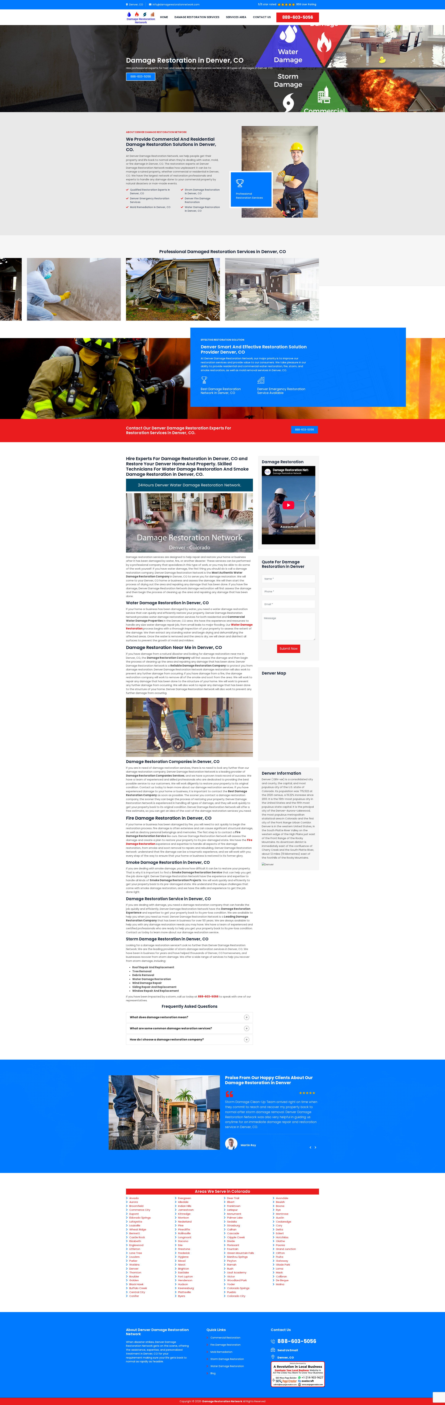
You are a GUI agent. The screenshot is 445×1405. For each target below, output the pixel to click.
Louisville (134, 1225)
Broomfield (136, 1206)
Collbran (281, 1276)
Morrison (183, 1217)
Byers (181, 1296)
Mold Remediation (221, 1352)
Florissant (233, 1245)
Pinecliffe (184, 1229)
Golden (134, 1280)
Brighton (183, 1268)
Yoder (231, 1284)
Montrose (282, 1214)
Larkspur (232, 1210)
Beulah (280, 1202)
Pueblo (231, 1292)
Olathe (280, 1241)
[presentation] (310, 1147)
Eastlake (183, 1272)
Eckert (280, 1233)
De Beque (282, 1280)
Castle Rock (137, 1237)
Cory (279, 1225)
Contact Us (262, 17)
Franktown (233, 1206)
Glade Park (283, 1264)
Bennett (134, 1233)
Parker (133, 1261)
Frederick (184, 1253)
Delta (279, 1229)
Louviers (134, 1257)
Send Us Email (287, 1350)
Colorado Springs (238, 1288)
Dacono (183, 1241)
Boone (280, 1206)
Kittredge (184, 1214)
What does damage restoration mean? (159, 1017)
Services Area (236, 17)
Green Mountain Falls (240, 1253)
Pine (181, 1225)
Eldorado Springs (140, 1217)
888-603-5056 (297, 17)
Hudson (183, 1284)
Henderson (185, 1280)
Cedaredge (283, 1221)
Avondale (282, 1198)
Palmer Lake (235, 1217)
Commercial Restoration (225, 1337)
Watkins (134, 1264)
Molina (280, 1284)
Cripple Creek (236, 1237)
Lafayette (135, 1221)
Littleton (134, 1249)
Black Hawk (136, 1284)
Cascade (233, 1233)
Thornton (135, 1272)
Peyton (231, 1261)
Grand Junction (286, 1249)
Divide (231, 1241)
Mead (181, 1261)
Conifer (134, 1296)
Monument (234, 1214)
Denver (133, 1268)
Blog (213, 1373)
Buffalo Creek (138, 1288)
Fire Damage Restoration (226, 1345)
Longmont (184, 1237)
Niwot (181, 1264)
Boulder (134, 1276)
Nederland (185, 1221)
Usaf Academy (236, 1272)
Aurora (133, 1202)
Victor (231, 1276)
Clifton (280, 1253)
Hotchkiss (282, 1237)
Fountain (232, 1249)
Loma (279, 1268)
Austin (280, 1217)
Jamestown (186, 1210)
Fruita (279, 1257)
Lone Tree (135, 1253)
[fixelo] (141, 17)
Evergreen (184, 1198)
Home (164, 17)
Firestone (184, 1249)
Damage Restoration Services (197, 17)
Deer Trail (233, 1198)
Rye (278, 1210)
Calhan (231, 1229)
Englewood (136, 1245)
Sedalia (232, 1221)
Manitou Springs (237, 1257)
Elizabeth (135, 1241)
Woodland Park (237, 1280)
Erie (180, 1245)
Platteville (184, 1292)
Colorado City (236, 1296)
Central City (137, 1292)
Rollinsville (184, 1233)
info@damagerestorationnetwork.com (176, 4)
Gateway (282, 1261)
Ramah (231, 1264)
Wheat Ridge (137, 1229)
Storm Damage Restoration (227, 1359)
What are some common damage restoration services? (171, 1028)
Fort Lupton (185, 1276)
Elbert (230, 1202)
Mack (279, 1272)
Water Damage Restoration (227, 1366)
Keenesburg (186, 1288)
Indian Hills (184, 1206)
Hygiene (183, 1257)
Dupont (134, 1214)
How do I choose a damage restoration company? (167, 1040)
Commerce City (139, 1210)
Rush (230, 1268)
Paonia (280, 1245)
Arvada (134, 1198)
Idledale (183, 1202)
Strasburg (233, 1225)
